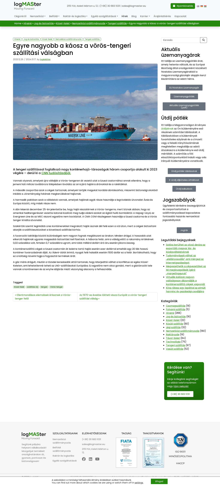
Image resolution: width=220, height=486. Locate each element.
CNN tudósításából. (56, 173)
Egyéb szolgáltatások (103, 16)
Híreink (27, 23)
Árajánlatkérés (162, 16)
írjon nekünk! (181, 386)
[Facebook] (84, 459)
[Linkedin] (90, 459)
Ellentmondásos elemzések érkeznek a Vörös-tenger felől (43, 296)
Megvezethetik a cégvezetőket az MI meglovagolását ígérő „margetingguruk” (186, 270)
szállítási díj (32, 287)
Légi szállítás (173, 327)
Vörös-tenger (56, 287)
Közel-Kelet (63, 23)
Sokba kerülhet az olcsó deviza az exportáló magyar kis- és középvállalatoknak (185, 248)
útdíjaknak (167, 128)
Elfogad (159, 481)
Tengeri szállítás (117, 23)
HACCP (180, 463)
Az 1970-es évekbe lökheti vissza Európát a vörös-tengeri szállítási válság (113, 296)
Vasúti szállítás (174, 349)
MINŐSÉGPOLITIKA (180, 456)
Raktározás (172, 334)
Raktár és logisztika (74, 16)
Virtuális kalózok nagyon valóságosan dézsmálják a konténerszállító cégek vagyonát (185, 280)
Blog (133, 16)
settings (139, 482)
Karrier (144, 16)
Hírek (125, 16)
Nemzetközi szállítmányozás (88, 23)
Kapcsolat (180, 16)
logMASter (45, 59)
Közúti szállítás (174, 323)
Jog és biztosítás (44, 23)
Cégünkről (20, 16)
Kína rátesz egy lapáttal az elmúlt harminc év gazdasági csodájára (186, 289)
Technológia (173, 341)
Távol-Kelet (173, 338)
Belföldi (53, 16)
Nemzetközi (37, 16)
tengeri (44, 287)
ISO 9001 (180, 451)
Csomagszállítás (175, 305)
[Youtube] (97, 459)
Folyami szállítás (175, 309)
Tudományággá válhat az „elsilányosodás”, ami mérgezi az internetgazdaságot (185, 259)
